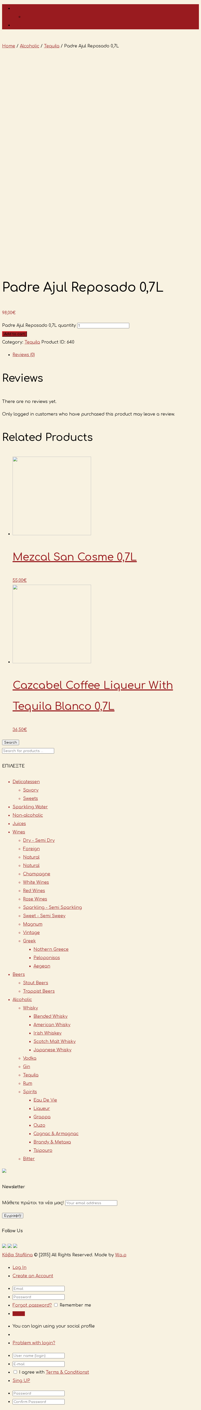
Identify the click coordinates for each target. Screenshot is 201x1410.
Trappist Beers (39, 991)
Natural (31, 857)
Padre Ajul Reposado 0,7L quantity (39, 325)
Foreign (31, 849)
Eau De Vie (45, 1100)
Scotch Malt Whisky (55, 1041)
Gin (26, 1066)
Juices (19, 823)
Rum (27, 1083)
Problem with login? (34, 1343)
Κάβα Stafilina (17, 1255)
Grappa (42, 1117)
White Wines (36, 882)
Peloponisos (47, 957)
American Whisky (52, 1024)
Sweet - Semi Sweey (44, 916)
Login (19, 25)
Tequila (51, 46)
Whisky (30, 1008)
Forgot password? (32, 1305)
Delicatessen (26, 781)
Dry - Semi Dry (39, 840)
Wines (19, 832)
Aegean (42, 966)
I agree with (31, 1372)
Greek (29, 941)
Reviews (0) (24, 354)
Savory (30, 790)
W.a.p (120, 1255)
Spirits (30, 1092)
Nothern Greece (51, 949)
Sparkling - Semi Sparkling (52, 907)
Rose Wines (35, 899)
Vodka (29, 1058)
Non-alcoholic (28, 815)
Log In (19, 1267)
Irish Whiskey (48, 1033)
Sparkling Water (30, 807)
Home (8, 46)
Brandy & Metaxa (52, 1142)
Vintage (31, 932)
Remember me (75, 1305)
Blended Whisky (51, 1016)
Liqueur (42, 1108)
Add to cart (14, 334)
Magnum (32, 924)
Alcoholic (29, 46)
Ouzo (39, 1125)
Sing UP (21, 1380)
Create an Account (33, 1276)
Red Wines (34, 890)
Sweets (30, 798)
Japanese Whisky (52, 1050)
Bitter (29, 1159)
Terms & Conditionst (67, 1372)
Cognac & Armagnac (56, 1133)
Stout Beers (35, 983)
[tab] (106, 355)
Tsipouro (43, 1150)
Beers (19, 974)
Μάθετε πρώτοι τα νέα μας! (33, 1203)
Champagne (36, 874)
